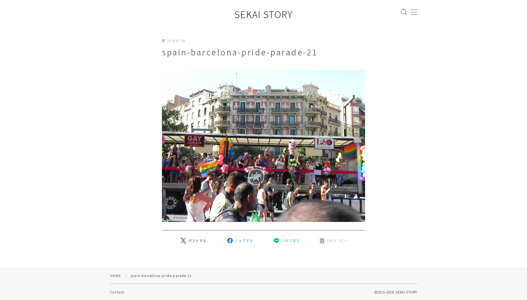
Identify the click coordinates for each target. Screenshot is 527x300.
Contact (117, 292)
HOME (115, 275)
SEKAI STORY (263, 14)
